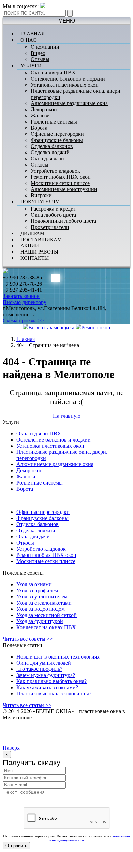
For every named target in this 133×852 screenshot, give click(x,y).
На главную (66, 416)
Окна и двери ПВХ (53, 72)
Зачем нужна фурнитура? (45, 675)
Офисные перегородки (57, 134)
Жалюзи (40, 115)
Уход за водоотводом (40, 609)
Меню (66, 21)
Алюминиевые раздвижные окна (69, 103)
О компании (45, 47)
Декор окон (44, 109)
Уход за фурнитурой (39, 621)
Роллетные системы (54, 122)
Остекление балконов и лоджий (68, 79)
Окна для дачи (47, 158)
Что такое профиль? (39, 669)
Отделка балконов (52, 146)
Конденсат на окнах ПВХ (46, 627)
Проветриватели (50, 227)
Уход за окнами (34, 584)
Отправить (16, 845)
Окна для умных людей (43, 663)
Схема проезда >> (23, 320)
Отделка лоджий (50, 152)
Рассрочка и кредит (53, 209)
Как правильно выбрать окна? (51, 681)
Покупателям (40, 201)
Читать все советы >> (28, 639)
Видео (38, 53)
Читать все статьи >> (27, 705)
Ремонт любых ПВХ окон (61, 177)
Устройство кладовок (55, 171)
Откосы (39, 165)
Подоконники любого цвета (63, 221)
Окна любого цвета (53, 215)
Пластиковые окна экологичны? (53, 693)
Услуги (31, 65)
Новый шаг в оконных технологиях (58, 657)
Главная (25, 339)
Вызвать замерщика (51, 327)
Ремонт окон (95, 327)
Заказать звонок (21, 296)
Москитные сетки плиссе (60, 183)
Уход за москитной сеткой (46, 615)
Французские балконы (57, 140)
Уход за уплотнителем (42, 597)
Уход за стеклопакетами (44, 603)
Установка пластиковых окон (65, 85)
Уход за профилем (37, 590)
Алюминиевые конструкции (64, 189)
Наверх (11, 748)
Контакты (34, 258)
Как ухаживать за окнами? (47, 687)
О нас (28, 40)
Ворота (39, 128)
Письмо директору (24, 302)
